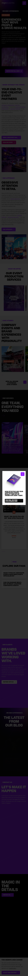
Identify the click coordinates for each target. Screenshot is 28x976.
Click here (14, 488)
